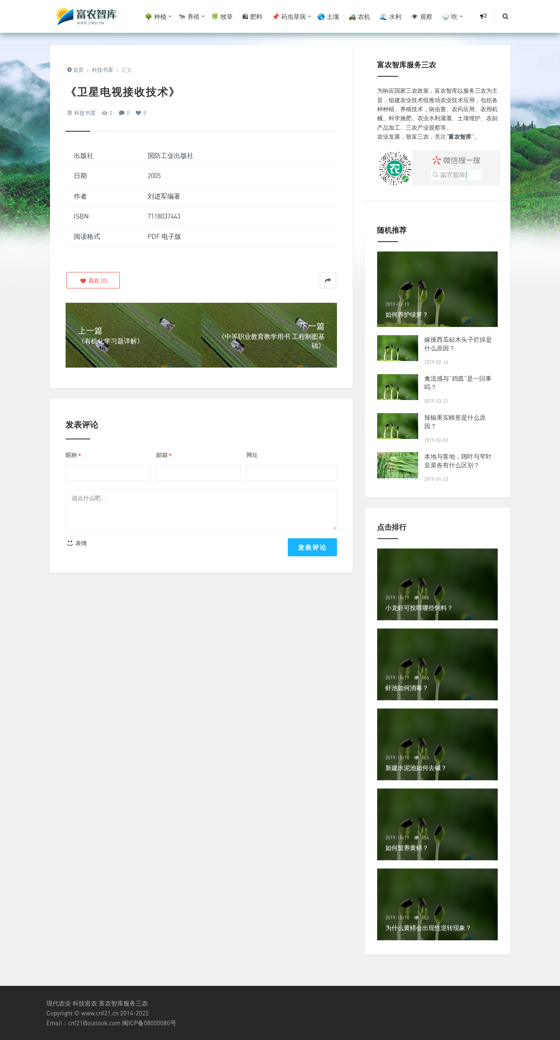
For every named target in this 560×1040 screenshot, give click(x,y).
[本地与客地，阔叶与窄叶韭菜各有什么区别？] (397, 465)
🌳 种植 (155, 16)
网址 (252, 454)
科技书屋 (85, 113)
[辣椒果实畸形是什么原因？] (397, 426)
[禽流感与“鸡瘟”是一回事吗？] (397, 387)
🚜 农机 (359, 16)
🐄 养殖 (189, 16)
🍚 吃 (450, 16)
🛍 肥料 (252, 16)
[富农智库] (87, 16)
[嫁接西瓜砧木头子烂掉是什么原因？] (397, 348)
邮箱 (164, 455)
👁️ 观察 (422, 16)
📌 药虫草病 (289, 16)
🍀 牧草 (222, 16)
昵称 (73, 455)
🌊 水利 (390, 16)
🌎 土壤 (328, 16)
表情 (80, 542)
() (97, 280)
